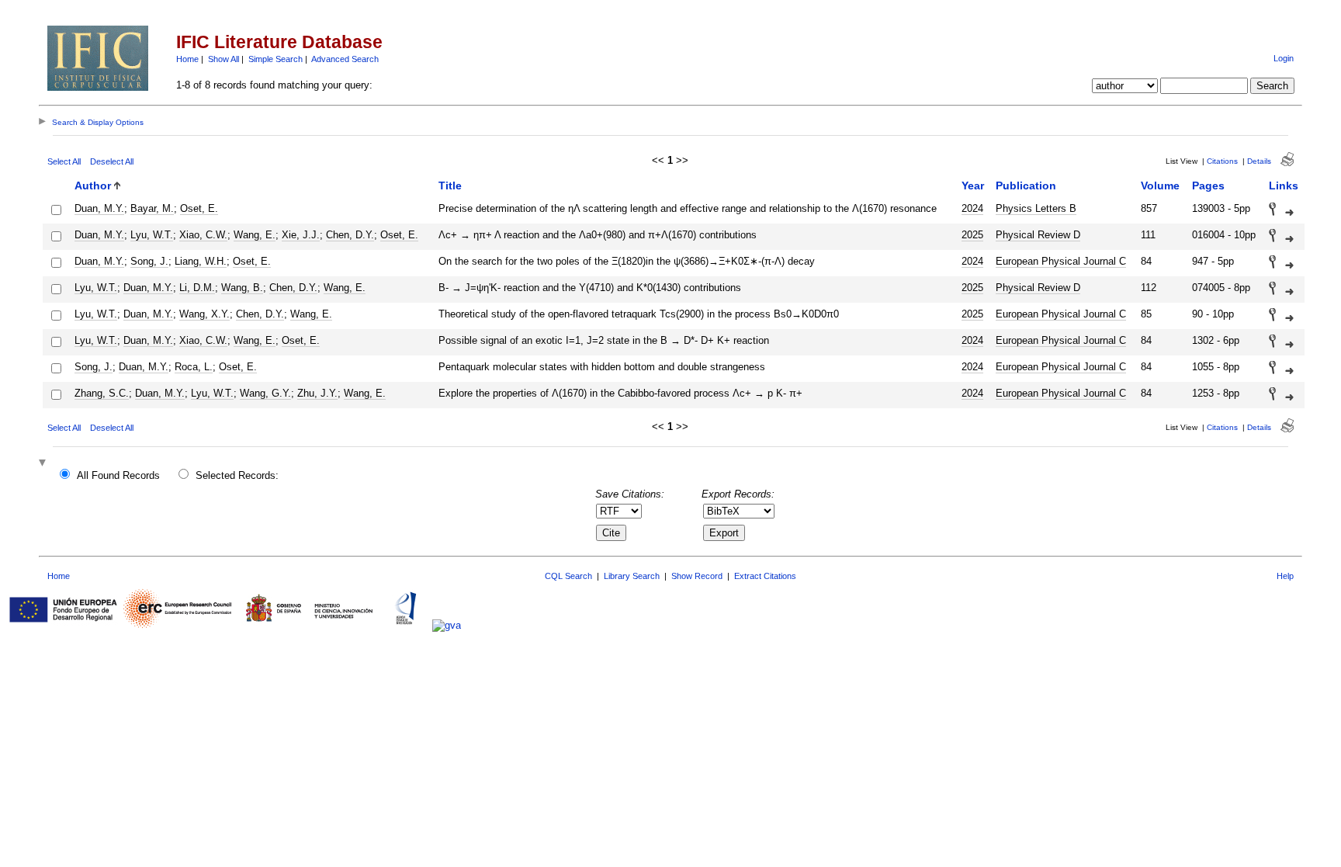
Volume (1160, 185)
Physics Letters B (1036, 208)
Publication (1026, 185)
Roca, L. (194, 367)
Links (1283, 185)
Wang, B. (242, 287)
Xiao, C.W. (203, 235)
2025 (972, 235)
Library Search (632, 576)
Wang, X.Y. (204, 314)
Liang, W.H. (201, 261)
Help (1285, 576)
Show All (223, 59)
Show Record (696, 576)
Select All (64, 161)
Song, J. (149, 261)
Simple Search (275, 59)
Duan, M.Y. (99, 208)
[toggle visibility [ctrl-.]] (44, 464)
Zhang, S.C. (101, 393)
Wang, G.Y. (265, 393)
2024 (972, 208)
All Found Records (118, 475)
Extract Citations (765, 576)
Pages (1208, 185)
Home (187, 59)
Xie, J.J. (301, 235)
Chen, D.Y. (350, 235)
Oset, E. (199, 208)
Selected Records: (237, 475)
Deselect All (111, 161)
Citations (1222, 161)
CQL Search (568, 576)
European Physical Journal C (1061, 261)
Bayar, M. (152, 208)
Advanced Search (345, 59)
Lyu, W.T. (151, 235)
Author (92, 185)
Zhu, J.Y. (317, 393)
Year (973, 185)
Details (1259, 161)
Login (1283, 58)
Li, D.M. (197, 287)
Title (450, 185)
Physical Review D (1038, 235)
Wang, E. (254, 235)
